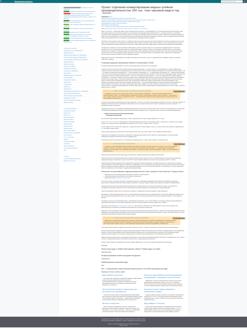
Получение (136, 28)
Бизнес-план (67, 115)
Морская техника (68, 102)
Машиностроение (68, 61)
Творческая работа (69, 146)
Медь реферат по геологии (154, 303)
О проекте (66, 156)
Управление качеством (70, 68)
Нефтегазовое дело (69, 64)
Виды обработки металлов (112, 275)
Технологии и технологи (70, 48)
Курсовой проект (68, 128)
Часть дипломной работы (70, 148)
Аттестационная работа (70, 108)
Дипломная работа (69, 117)
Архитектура (67, 82)
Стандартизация (68, 77)
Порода (125, 28)
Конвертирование (109, 28)
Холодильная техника (69, 80)
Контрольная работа (69, 121)
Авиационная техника (70, 98)
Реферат (66, 139)
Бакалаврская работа (69, 110)
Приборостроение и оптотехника (72, 75)
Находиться (130, 28)
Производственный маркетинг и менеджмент (76, 91)
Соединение (120, 28)
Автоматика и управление (71, 70)
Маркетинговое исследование (72, 132)
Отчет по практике (69, 137)
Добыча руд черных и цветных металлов (124, 143)
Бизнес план (67, 113)
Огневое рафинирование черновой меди (78, 38)
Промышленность (68, 52)
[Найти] (245, 1)
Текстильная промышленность (72, 93)
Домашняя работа (69, 119)
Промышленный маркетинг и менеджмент (75, 55)
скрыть (111, 16)
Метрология (67, 86)
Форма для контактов (69, 160)
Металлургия (67, 73)
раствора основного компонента (125, 205)
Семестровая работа (69, 141)
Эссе (65, 150)
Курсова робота (68, 124)
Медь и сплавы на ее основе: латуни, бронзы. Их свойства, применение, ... (133, 91)
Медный (115, 28)
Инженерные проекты (23, 1)
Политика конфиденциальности (72, 158)
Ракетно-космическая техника (72, 100)
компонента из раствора (123, 177)
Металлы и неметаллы (110, 303)
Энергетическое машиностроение (73, 95)
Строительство (68, 84)
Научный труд (67, 135)
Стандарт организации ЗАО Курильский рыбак (79, 11)
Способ (141, 28)
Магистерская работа (69, 130)
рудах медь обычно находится (110, 121)
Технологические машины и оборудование (75, 57)
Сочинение (67, 143)
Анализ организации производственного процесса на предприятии (131, 217)
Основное (145, 28)
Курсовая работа (106, 12)
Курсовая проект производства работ (77, 32)
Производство (67, 89)
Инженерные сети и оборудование (73, 50)
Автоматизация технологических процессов (76, 59)
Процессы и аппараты (70, 66)
